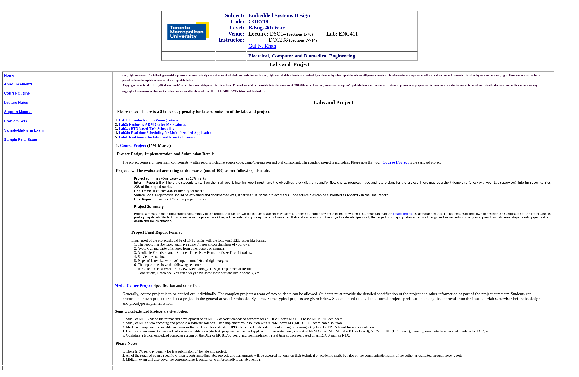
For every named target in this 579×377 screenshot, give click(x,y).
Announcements (18, 84)
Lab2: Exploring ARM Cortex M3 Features (152, 124)
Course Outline (17, 93)
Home (9, 75)
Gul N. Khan (262, 46)
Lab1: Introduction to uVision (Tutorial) (149, 120)
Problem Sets (15, 121)
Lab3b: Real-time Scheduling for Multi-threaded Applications (166, 133)
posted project (403, 214)
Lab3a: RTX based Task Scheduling (146, 128)
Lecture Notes (16, 102)
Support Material (18, 112)
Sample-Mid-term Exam (24, 130)
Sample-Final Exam (20, 140)
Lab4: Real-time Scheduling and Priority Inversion (158, 137)
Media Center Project (133, 285)
